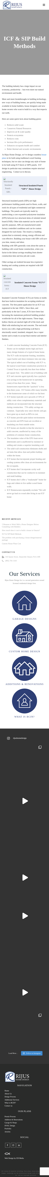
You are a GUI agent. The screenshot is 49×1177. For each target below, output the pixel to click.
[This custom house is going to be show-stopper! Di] (24, 800)
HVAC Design (10, 1126)
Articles (7, 1132)
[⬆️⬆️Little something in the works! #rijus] (24, 762)
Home (7, 1091)
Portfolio (8, 1129)
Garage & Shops (11, 1123)
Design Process (10, 1097)
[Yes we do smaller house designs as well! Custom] (24, 954)
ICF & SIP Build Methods (11, 534)
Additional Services (12, 1100)
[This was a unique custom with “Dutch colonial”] (24, 1030)
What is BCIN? (10, 1103)
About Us (8, 1094)
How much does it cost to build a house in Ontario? (21, 530)
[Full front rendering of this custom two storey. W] (24, 839)
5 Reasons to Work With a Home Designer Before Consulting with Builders (20, 525)
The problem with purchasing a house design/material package (22, 539)
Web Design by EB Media (14, 1158)
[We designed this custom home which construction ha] (24, 992)
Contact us (8, 1106)
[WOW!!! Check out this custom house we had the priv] (24, 877)
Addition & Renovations (14, 1120)
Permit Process (10, 1117)
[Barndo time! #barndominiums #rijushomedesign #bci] (24, 915)
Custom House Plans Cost (11, 544)
